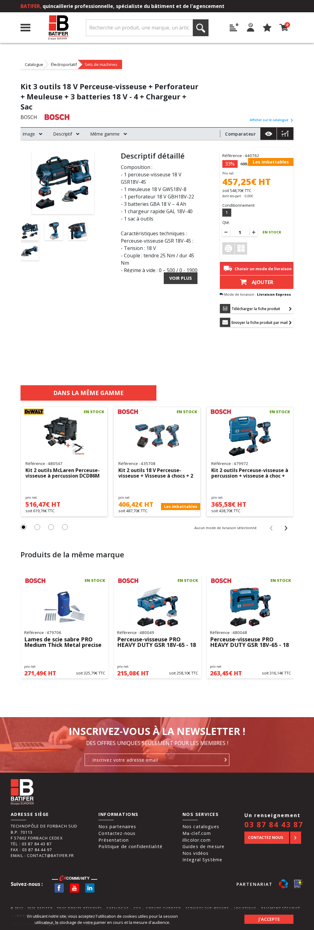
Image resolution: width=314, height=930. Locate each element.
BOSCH (29, 117)
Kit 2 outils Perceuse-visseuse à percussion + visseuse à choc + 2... (249, 473)
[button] (23, 527)
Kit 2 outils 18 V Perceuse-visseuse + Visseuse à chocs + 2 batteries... (155, 473)
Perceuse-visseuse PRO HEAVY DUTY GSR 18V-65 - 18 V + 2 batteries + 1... (156, 642)
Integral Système (202, 860)
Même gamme (105, 134)
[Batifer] (58, 27)
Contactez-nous (117, 833)
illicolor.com (196, 840)
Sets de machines (101, 64)
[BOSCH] (57, 117)
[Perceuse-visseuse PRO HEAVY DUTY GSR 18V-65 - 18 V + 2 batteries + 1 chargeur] (250, 607)
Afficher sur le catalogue (269, 120)
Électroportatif (64, 64)
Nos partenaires (117, 826)
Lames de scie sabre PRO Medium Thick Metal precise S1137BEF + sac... (62, 642)
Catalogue (34, 64)
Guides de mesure (203, 846)
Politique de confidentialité (130, 846)
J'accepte (269, 919)
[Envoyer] (225, 760)
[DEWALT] (37, 412)
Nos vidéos (195, 853)
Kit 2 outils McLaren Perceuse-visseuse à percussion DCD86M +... (62, 473)
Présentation (113, 840)
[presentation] (270, 527)
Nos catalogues (200, 826)
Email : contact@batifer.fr (42, 855)
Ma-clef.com (196, 833)
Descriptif (62, 134)
